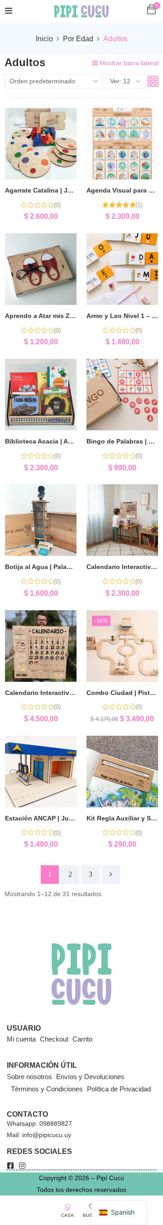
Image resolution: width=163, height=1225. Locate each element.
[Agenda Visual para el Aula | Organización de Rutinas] (122, 143)
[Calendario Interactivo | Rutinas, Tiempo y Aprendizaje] (122, 520)
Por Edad (78, 39)
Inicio (44, 39)
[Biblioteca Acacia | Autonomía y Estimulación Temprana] (41, 394)
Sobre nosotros (29, 1076)
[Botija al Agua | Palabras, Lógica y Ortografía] (41, 520)
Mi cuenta (21, 1039)
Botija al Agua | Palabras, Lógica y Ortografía (74, 566)
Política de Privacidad (119, 1089)
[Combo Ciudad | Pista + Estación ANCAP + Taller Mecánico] (122, 646)
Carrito (82, 1039)
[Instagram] (22, 1165)
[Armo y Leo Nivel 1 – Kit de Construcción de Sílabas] (122, 269)
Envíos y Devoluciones (90, 1076)
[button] (151, 9)
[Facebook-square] (10, 1165)
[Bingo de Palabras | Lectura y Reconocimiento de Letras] (122, 394)
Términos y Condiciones (47, 1089)
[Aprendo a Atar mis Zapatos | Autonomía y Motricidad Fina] (41, 269)
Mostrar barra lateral (128, 63)
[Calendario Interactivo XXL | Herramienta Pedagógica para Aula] (41, 646)
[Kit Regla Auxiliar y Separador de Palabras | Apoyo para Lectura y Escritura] (122, 771)
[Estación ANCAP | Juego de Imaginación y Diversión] (41, 771)
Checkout (54, 1039)
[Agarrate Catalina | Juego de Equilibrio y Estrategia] (41, 143)
